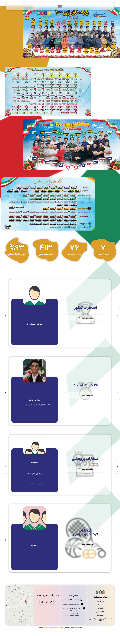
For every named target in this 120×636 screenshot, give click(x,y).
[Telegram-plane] (46, 602)
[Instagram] (42, 602)
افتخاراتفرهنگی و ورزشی (85, 532)
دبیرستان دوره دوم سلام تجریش (54, 627)
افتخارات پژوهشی (85, 459)
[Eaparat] (51, 602)
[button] (5, 315)
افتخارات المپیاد (85, 385)
